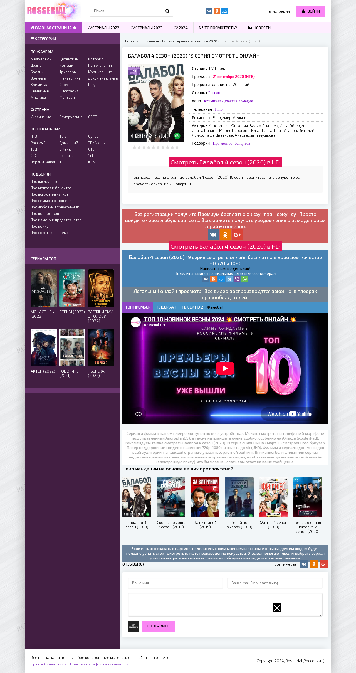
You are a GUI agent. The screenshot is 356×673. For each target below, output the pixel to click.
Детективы (69, 59)
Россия (214, 93)
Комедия (245, 101)
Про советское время (50, 232)
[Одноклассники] (213, 279)
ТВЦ (34, 149)
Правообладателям (48, 664)
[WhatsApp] (244, 279)
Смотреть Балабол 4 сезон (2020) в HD (225, 162)
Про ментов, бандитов (231, 143)
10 (177, 147)
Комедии (68, 65)
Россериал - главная (142, 41)
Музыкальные (100, 72)
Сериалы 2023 (148, 27)
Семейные (40, 91)
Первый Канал (43, 162)
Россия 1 (38, 142)
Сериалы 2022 (105, 27)
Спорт (65, 84)
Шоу (91, 84)
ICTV (91, 162)
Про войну (39, 226)
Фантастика (70, 78)
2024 (183, 27)
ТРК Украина (99, 142)
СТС (34, 155)
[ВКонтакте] (205, 279)
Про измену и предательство (56, 220)
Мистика (38, 97)
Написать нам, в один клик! (225, 268)
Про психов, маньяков (50, 194)
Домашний (69, 142)
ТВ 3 (63, 136)
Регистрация (278, 11)
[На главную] (53, 11)
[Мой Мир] (221, 279)
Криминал (212, 101)
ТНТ (63, 162)
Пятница (67, 155)
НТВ (219, 109)
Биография (69, 91)
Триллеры (68, 72)
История (95, 59)
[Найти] (167, 11)
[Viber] (237, 279)
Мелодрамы (41, 59)
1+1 (90, 155)
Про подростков (45, 213)
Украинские (41, 117)
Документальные (101, 78)
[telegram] (229, 279)
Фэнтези (67, 97)
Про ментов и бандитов (51, 188)
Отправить (158, 626)
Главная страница (53, 27)
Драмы (36, 65)
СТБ (91, 149)
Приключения (100, 65)
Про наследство (44, 181)
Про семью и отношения (52, 200)
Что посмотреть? (219, 27)
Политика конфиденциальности (99, 664)
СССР (92, 117)
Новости (262, 27)
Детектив (230, 101)
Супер (93, 136)
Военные (38, 78)
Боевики (38, 72)
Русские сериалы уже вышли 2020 (189, 41)
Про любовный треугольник (55, 207)
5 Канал (66, 149)
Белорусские (71, 117)
